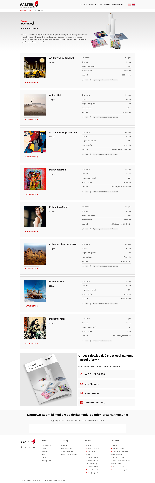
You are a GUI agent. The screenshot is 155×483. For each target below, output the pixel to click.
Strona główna (23, 10)
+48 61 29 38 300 (95, 374)
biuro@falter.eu (92, 384)
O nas (100, 4)
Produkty (83, 4)
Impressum (63, 445)
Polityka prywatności (66, 451)
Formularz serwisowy (66, 448)
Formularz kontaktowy (95, 403)
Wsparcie (92, 4)
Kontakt (107, 4)
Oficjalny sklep (117, 4)
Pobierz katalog (92, 393)
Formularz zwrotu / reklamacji (69, 454)
